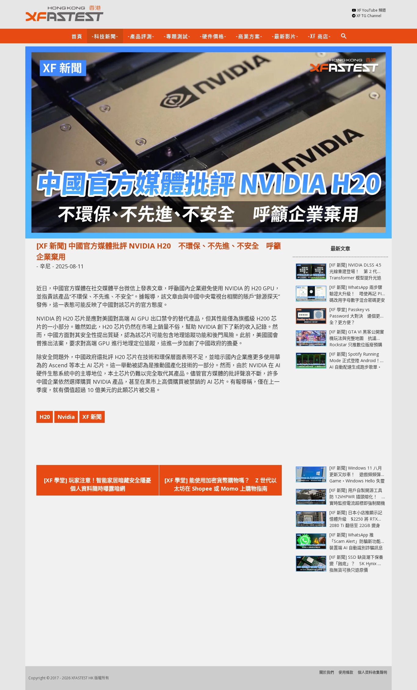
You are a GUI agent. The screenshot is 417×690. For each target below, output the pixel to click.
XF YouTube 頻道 (371, 10)
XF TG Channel (369, 15)
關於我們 (326, 672)
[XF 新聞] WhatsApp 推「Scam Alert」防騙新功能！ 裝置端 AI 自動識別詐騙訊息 (359, 541)
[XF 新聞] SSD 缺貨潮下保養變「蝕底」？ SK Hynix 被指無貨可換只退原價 (356, 563)
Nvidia (66, 416)
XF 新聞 (92, 416)
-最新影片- (285, 36)
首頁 (76, 36)
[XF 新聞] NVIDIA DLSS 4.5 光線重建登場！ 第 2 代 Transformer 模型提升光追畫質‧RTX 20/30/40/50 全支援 (355, 277)
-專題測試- (177, 36)
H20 (44, 416)
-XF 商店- (319, 36)
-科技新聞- (105, 36)
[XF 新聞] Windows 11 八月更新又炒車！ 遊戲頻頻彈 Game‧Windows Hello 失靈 (357, 474)
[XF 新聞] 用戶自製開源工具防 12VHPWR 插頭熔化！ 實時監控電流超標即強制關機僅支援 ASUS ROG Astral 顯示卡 (357, 503)
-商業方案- (249, 36)
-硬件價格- (213, 36)
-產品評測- (141, 36)
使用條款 (346, 672)
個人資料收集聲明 (372, 672)
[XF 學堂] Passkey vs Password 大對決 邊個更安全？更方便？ (356, 316)
